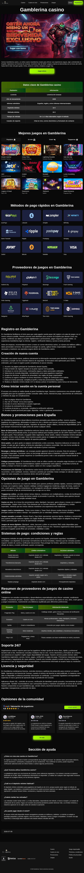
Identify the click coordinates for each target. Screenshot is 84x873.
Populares (10, 139)
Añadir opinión (72, 707)
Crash (51, 139)
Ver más (42, 737)
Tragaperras (71, 139)
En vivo (30, 139)
